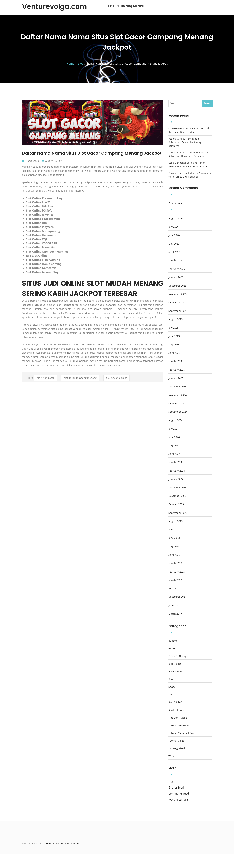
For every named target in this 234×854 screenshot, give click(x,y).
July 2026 (173, 226)
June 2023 (174, 538)
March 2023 (175, 563)
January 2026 (175, 277)
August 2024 (175, 420)
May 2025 (173, 344)
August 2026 (175, 218)
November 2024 (177, 395)
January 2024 (175, 479)
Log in (172, 781)
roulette (173, 679)
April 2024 (174, 453)
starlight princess (178, 710)
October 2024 (176, 403)
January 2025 (175, 378)
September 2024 (177, 411)
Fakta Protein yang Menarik (125, 6)
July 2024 (173, 428)
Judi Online (174, 664)
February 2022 (176, 588)
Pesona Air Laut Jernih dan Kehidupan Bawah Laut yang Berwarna (184, 142)
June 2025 (174, 336)
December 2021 (177, 596)
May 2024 (173, 445)
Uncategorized (176, 748)
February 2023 (176, 571)
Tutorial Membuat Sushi (182, 733)
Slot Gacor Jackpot (116, 377)
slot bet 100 (175, 702)
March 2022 (175, 580)
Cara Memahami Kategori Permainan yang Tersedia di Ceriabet (189, 174)
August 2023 (175, 521)
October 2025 (176, 302)
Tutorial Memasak (178, 725)
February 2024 (176, 470)
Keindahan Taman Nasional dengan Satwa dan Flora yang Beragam (188, 154)
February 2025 (176, 369)
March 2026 (175, 260)
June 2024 (174, 437)
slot (170, 694)
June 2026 (174, 235)
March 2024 (175, 462)
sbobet (172, 687)
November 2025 (177, 294)
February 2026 (176, 268)
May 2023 (173, 546)
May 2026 (173, 243)
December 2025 (177, 285)
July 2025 (173, 327)
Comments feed (178, 794)
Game (171, 648)
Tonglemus (32, 160)
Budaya (172, 641)
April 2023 (174, 554)
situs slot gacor (45, 377)
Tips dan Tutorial (178, 718)
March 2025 (175, 361)
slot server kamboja (100, 309)
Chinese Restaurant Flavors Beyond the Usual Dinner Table (188, 130)
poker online (175, 671)
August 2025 (175, 319)
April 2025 (174, 352)
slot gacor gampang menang (80, 377)
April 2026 (174, 252)
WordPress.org (178, 800)
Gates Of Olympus (178, 656)
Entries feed (176, 787)
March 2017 (175, 613)
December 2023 (177, 487)
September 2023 (177, 512)
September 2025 (177, 310)
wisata (172, 756)
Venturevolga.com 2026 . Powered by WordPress (51, 843)
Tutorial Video (176, 741)
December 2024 (177, 386)
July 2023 (173, 529)
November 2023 (177, 495)
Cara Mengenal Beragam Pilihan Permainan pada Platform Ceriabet (188, 164)
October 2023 (176, 504)
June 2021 (174, 605)
